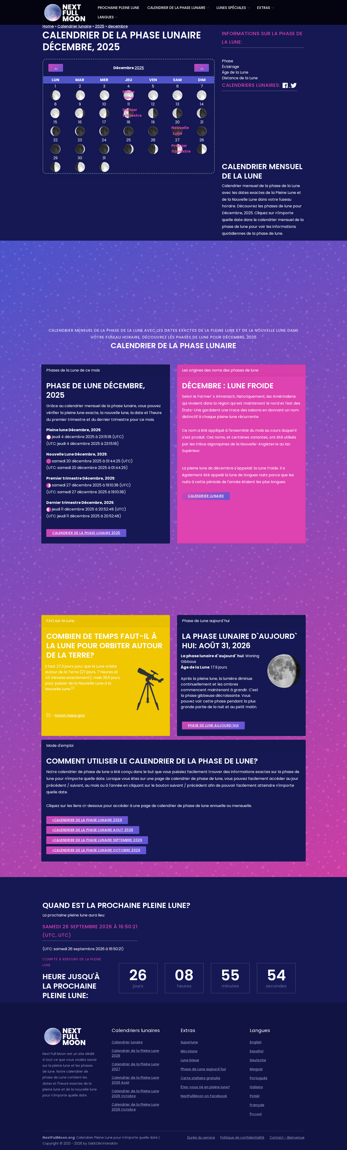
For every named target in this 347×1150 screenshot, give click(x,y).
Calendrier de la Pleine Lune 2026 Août (135, 1080)
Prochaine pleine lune (118, 7)
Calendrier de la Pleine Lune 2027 (135, 1066)
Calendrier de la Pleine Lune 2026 (135, 1053)
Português (258, 1078)
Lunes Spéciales (231, 7)
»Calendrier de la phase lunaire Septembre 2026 (97, 840)
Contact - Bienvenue (287, 1137)
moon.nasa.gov (70, 715)
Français (257, 1105)
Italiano (256, 1087)
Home (48, 26)
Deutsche (258, 1060)
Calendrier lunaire (74, 26)
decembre (118, 26)
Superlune (189, 1042)
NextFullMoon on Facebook (204, 1096)
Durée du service (201, 1137)
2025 (99, 26)
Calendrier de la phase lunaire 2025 (86, 533)
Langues (106, 17)
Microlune (189, 1051)
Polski (254, 1096)
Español (256, 1051)
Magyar (256, 1069)
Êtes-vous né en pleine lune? (205, 1087)
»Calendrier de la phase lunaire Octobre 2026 (96, 850)
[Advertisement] (263, 129)
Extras (263, 7)
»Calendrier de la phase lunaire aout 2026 (92, 830)
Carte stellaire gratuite (200, 1078)
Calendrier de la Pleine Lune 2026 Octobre (135, 1093)
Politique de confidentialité (242, 1137)
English (256, 1042)
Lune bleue (190, 1060)
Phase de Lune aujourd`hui (213, 725)
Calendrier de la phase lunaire (176, 7)
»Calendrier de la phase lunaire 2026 (87, 820)
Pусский (256, 1114)
